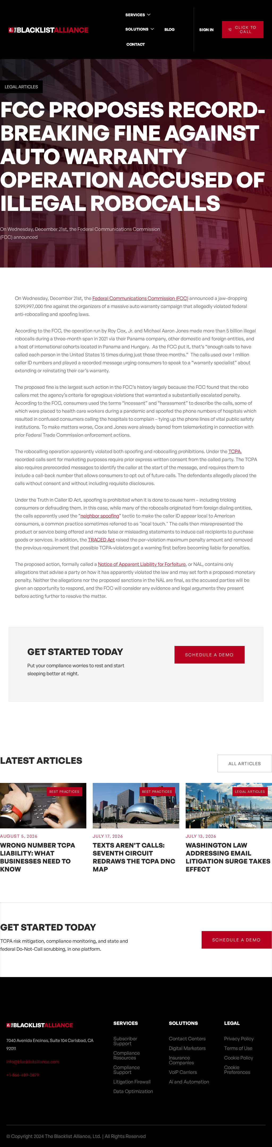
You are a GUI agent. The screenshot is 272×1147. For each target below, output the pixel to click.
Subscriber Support (125, 1041)
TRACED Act (101, 540)
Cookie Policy (238, 1057)
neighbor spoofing (99, 516)
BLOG (169, 29)
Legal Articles (21, 86)
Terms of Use (238, 1048)
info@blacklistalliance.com (32, 1061)
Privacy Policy (239, 1038)
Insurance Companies (181, 1060)
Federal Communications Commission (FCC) (140, 298)
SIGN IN (206, 29)
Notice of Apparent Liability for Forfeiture (142, 564)
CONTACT (135, 44)
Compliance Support (126, 1069)
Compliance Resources (126, 1055)
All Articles (244, 763)
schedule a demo (209, 654)
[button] (138, 14)
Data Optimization (133, 1091)
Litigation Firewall (132, 1081)
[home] (48, 30)
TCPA (234, 451)
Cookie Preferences (237, 1069)
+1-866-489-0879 (22, 1075)
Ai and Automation (189, 1081)
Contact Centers (187, 1038)
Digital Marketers (187, 1048)
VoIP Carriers (183, 1072)
